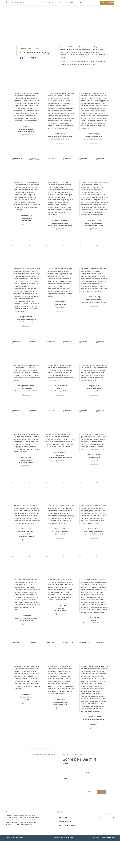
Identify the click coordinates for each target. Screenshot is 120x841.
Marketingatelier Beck (108, 837)
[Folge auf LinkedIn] (7, 828)
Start (42, 3)
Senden (100, 792)
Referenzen (71, 3)
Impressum (56, 837)
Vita (62, 3)
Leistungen (51, 3)
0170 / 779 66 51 (107, 2)
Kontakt (82, 3)
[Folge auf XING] (11, 828)
